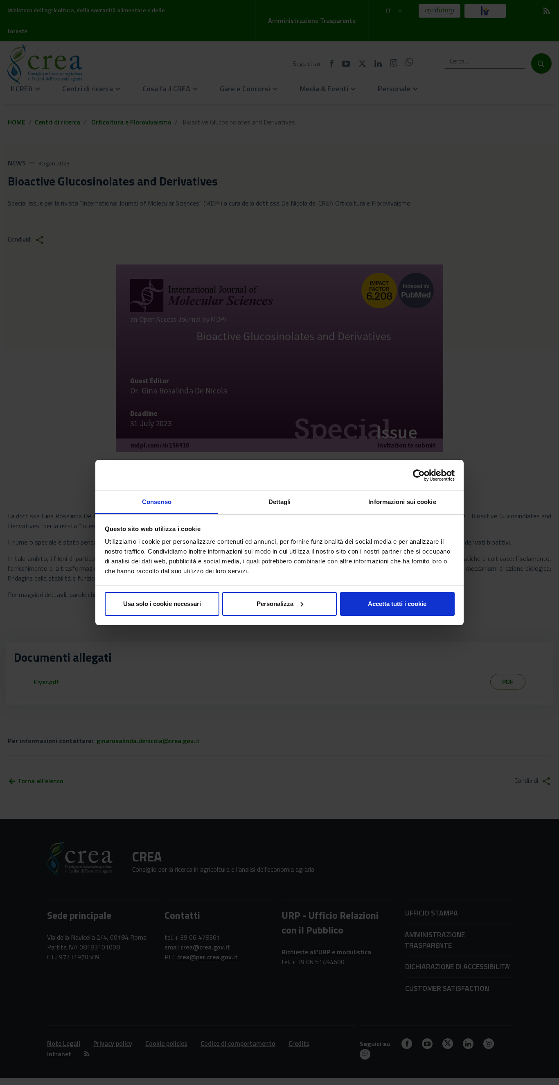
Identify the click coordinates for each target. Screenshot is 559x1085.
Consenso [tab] (156, 501)
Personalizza (275, 603)
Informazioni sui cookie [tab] (402, 501)
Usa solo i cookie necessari (162, 603)
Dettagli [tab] (279, 501)
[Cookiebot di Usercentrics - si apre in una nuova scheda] (419, 475)
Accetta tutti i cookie (397, 603)
